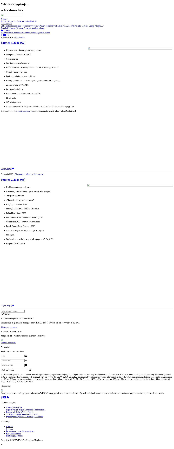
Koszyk (4, 33)
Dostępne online (23, 21)
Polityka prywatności (14, 436)
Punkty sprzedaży (46, 26)
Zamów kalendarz (8, 343)
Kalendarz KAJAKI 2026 (64, 26)
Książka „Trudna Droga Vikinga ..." (89, 26)
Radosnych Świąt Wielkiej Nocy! (19, 412)
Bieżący (4, 21)
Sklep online (6, 26)
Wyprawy (12, 28)
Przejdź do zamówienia (16, 33)
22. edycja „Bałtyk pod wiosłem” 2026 (21, 414)
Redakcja (5, 28)
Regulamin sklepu (42, 33)
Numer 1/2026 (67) (13, 42)
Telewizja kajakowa (32, 28)
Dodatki (33, 21)
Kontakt (9, 427)
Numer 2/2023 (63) (13, 179)
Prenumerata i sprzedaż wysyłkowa (25, 26)
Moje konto (30, 33)
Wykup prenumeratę (9, 327)
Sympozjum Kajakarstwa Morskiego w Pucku (24, 417)
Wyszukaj (5, 314)
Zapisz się (6, 386)
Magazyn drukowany (34, 174)
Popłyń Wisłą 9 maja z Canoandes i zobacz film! (25, 410)
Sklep (42, 28)
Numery (4, 19)
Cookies (9, 429)
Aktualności (20, 37)
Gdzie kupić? (6, 23)
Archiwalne (12, 21)
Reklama (20, 28)
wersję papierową (24, 111)
